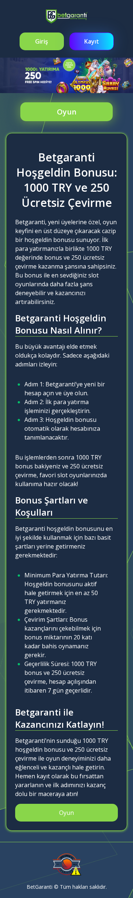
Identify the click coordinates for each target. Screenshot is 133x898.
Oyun (66, 112)
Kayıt (91, 41)
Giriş (41, 41)
